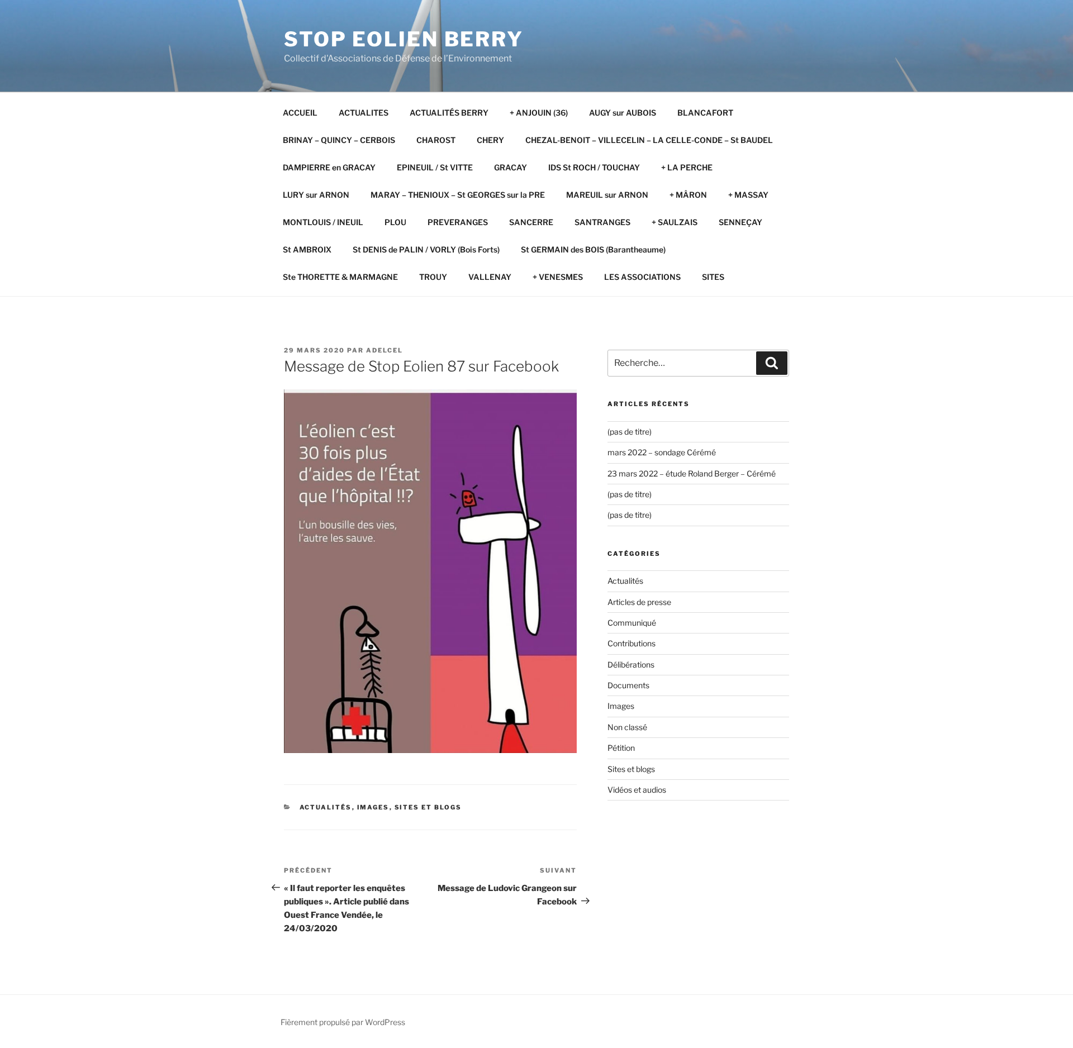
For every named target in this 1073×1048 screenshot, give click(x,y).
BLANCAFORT (705, 112)
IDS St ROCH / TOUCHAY (594, 167)
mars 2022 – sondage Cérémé (661, 452)
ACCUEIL (300, 112)
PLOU (395, 222)
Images (373, 807)
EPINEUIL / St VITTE (435, 167)
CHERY (490, 140)
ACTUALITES (363, 112)
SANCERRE (531, 222)
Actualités (326, 807)
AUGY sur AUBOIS (622, 112)
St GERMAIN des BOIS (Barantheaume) (593, 249)
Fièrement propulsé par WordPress (343, 1022)
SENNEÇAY (740, 222)
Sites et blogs (428, 807)
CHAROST (435, 140)
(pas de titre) (629, 431)
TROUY (433, 277)
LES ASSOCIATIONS (642, 277)
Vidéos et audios (636, 789)
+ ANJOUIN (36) (539, 112)
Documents (628, 685)
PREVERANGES (458, 222)
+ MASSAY (748, 194)
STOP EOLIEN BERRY (404, 39)
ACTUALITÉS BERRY (449, 112)
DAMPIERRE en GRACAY (329, 167)
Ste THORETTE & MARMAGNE (340, 277)
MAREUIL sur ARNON (607, 194)
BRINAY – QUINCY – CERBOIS (339, 140)
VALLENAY (489, 277)
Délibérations (630, 664)
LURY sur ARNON (316, 194)
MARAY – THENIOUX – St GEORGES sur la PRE (458, 194)
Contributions (631, 643)
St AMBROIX (307, 249)
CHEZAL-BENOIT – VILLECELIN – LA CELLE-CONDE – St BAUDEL (649, 140)
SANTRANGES (602, 222)
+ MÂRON (688, 194)
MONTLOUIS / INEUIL (323, 222)
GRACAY (510, 167)
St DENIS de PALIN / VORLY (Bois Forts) (426, 249)
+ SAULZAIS (674, 222)
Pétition (621, 747)
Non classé (627, 727)
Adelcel (384, 350)
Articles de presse (639, 602)
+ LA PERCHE (687, 167)
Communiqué (631, 622)
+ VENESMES (558, 277)
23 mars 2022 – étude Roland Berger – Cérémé (691, 473)
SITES (713, 277)
